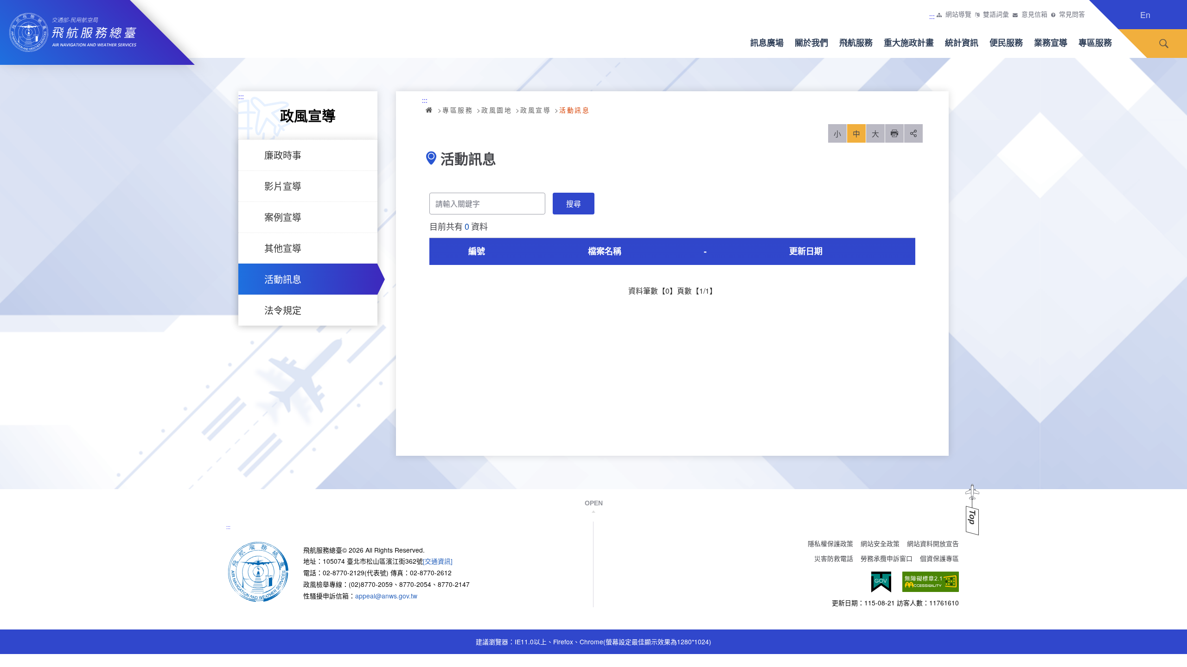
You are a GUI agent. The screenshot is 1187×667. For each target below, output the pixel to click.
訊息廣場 (767, 43)
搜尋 (1164, 43)
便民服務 (1006, 43)
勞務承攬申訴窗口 (887, 558)
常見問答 (1072, 14)
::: (932, 16)
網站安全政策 (880, 543)
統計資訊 (961, 43)
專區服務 (1095, 43)
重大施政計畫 (909, 43)
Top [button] (972, 517)
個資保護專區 (939, 558)
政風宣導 (535, 109)
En (1145, 14)
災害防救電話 (833, 558)
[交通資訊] (438, 561)
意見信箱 (1034, 14)
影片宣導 (282, 186)
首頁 (430, 109)
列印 (894, 133)
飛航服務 (856, 43)
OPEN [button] (594, 503)
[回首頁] (258, 570)
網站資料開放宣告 (933, 543)
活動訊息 (282, 279)
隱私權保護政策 (830, 543)
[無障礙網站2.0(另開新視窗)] (930, 582)
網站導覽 (958, 14)
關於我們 (811, 43)
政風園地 (496, 109)
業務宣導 (1050, 43)
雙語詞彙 (996, 14)
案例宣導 (282, 217)
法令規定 (282, 310)
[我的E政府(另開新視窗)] (881, 582)
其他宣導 (282, 248)
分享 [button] (913, 133)
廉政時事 (282, 155)
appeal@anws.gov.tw (386, 595)
